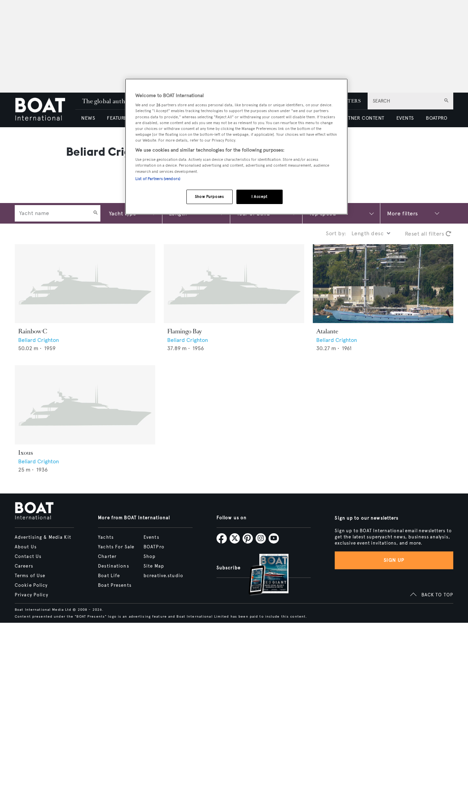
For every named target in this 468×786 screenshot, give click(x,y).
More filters (402, 213)
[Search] (95, 213)
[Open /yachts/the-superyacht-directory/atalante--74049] (383, 283)
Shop (150, 556)
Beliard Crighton (38, 340)
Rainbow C (32, 331)
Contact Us (28, 556)
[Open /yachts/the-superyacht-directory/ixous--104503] (85, 404)
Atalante (327, 331)
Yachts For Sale (116, 547)
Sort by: (336, 233)
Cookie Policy (31, 585)
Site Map (154, 566)
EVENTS (405, 118)
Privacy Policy (31, 595)
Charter (107, 556)
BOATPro (154, 547)
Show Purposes (209, 196)
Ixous (25, 453)
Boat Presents (115, 585)
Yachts (106, 537)
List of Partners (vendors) (157, 178)
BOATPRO (436, 118)
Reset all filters (425, 233)
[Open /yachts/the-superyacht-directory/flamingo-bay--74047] (234, 283)
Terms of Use (30, 576)
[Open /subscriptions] (262, 575)
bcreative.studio (163, 576)
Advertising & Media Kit (43, 537)
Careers (24, 566)
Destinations (113, 566)
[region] (236, 147)
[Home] (45, 110)
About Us (26, 547)
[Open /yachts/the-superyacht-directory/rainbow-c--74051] (85, 283)
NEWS (88, 118)
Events (151, 537)
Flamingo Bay (184, 331)
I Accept (259, 196)
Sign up (394, 560)
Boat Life (109, 576)
